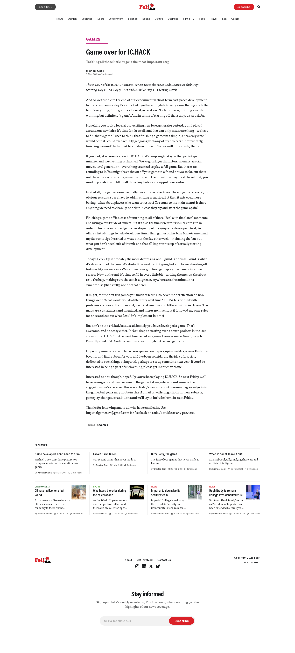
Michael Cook (95, 70)
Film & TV (188, 18)
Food (202, 18)
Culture (159, 18)
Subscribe (243, 7)
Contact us (164, 560)
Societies (87, 18)
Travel (213, 18)
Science (133, 18)
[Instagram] (137, 566)
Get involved (145, 560)
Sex (224, 18)
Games (93, 39)
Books (146, 18)
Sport (100, 18)
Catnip (235, 18)
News (59, 18)
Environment (116, 18)
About (128, 560)
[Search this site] (259, 7)
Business (173, 18)
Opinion (72, 18)
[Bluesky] (158, 566)
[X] (151, 566)
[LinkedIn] (144, 566)
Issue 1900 (45, 7)
